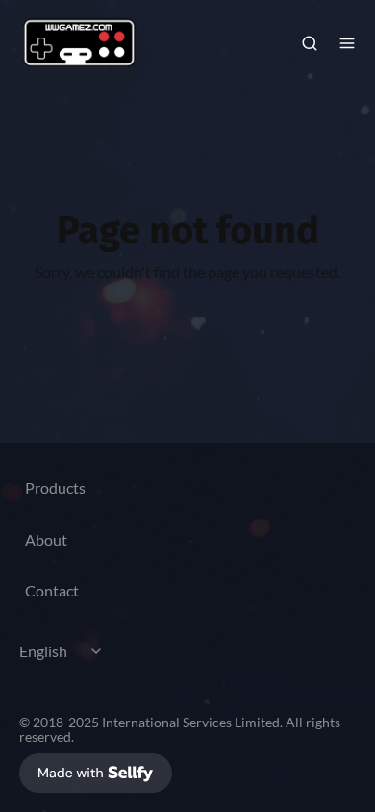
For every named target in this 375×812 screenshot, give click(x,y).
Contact (52, 590)
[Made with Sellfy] (95, 773)
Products (55, 487)
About (46, 539)
